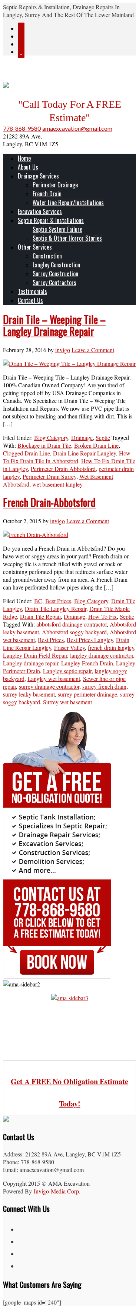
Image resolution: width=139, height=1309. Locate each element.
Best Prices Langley (90, 640)
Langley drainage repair (30, 663)
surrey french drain (104, 686)
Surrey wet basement (67, 702)
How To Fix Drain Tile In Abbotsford (66, 457)
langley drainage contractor (101, 655)
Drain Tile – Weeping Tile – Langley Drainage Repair (54, 325)
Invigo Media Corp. (57, 1191)
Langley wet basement (53, 678)
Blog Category (51, 437)
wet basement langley (57, 484)
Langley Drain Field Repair (35, 655)
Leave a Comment (93, 350)
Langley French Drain (87, 663)
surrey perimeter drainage (87, 694)
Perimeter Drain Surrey (49, 476)
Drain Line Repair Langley (84, 453)
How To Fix (102, 616)
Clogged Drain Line (26, 453)
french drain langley (111, 647)
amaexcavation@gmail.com (77, 128)
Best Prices (58, 601)
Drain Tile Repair (40, 616)
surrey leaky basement (29, 694)
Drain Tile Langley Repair (55, 608)
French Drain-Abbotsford (49, 502)
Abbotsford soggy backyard (74, 632)
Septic (103, 437)
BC (38, 601)
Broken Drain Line (96, 445)
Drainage (82, 437)
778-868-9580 (22, 128)
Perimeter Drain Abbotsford (63, 468)
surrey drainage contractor (49, 686)
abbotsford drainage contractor (71, 624)
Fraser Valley (69, 647)
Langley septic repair (67, 671)
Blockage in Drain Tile (44, 445)
